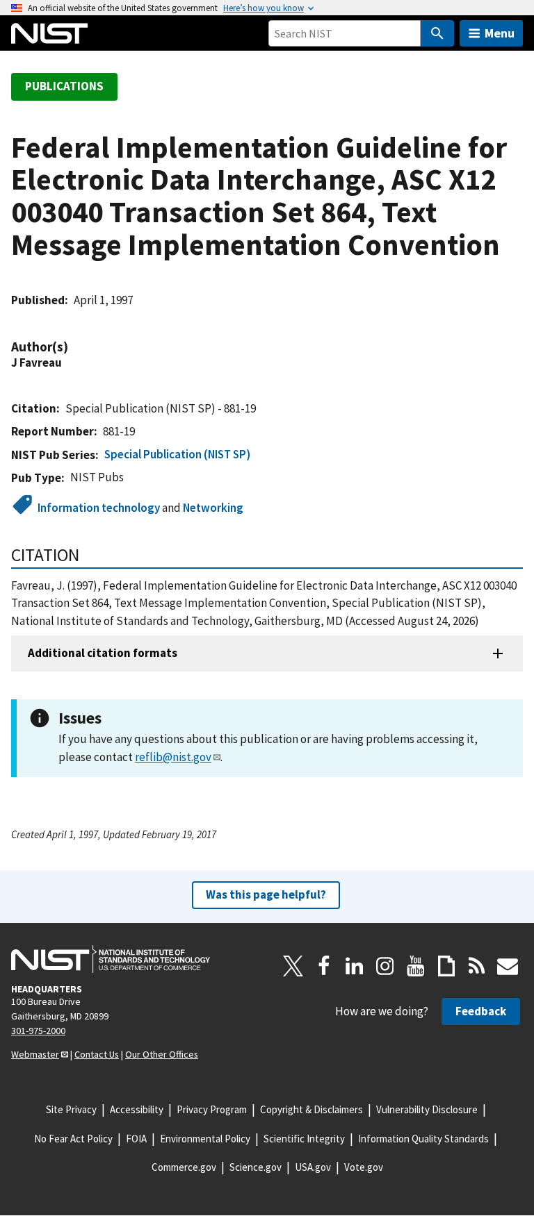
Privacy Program (212, 1109)
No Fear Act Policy (73, 1138)
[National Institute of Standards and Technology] (110, 959)
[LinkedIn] (354, 966)
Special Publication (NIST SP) (177, 454)
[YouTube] (415, 966)
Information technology (99, 507)
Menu (500, 33)
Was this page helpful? (266, 894)
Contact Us (96, 1054)
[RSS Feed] (477, 966)
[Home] (49, 33)
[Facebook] (324, 966)
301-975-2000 (38, 1030)
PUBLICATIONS (64, 86)
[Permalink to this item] (75, 347)
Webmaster (35, 1054)
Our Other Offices (161, 1054)
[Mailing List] (507, 966)
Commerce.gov (184, 1167)
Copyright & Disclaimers (311, 1109)
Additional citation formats (102, 652)
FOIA (136, 1138)
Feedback (480, 1011)
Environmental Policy (205, 1138)
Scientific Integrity (304, 1138)
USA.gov (313, 1167)
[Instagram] (385, 966)
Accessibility (136, 1109)
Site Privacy (71, 1109)
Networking (213, 507)
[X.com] (293, 966)
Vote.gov (363, 1167)
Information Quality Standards (423, 1138)
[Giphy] (446, 966)
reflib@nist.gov (173, 757)
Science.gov (255, 1167)
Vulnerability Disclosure (427, 1109)
